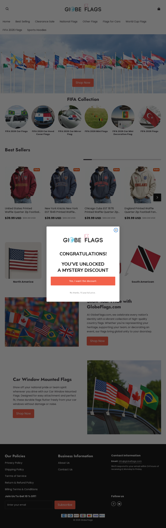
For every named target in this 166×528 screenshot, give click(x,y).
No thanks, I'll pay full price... (83, 292)
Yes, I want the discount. (83, 281)
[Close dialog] (116, 230)
